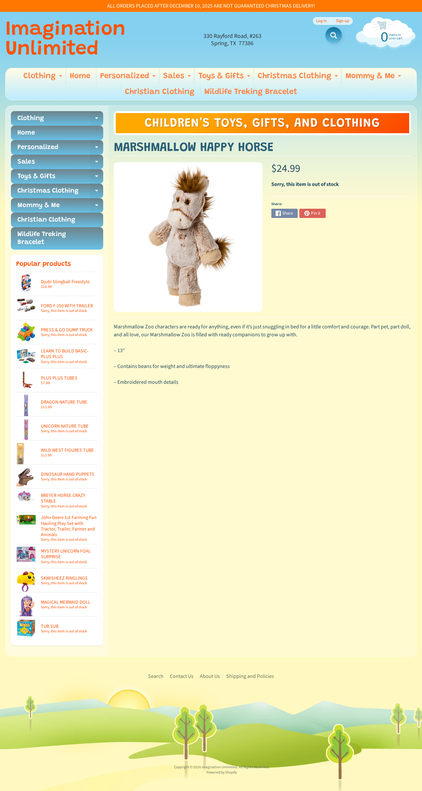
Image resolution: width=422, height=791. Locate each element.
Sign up (342, 21)
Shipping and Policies (250, 676)
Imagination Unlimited (65, 40)
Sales (178, 78)
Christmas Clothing (299, 78)
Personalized (128, 78)
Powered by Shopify (221, 772)
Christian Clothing (160, 92)
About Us (210, 676)
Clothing (43, 78)
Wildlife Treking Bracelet (250, 92)
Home (80, 76)
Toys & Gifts (225, 78)
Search (156, 676)
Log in (321, 21)
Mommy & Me (374, 78)
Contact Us (182, 676)
